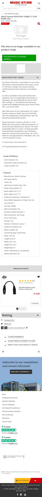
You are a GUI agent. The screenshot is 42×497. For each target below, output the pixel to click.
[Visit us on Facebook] (17, 495)
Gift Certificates (7, 415)
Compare (35, 303)
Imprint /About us (12, 485)
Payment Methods (8, 401)
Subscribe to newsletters (20, 372)
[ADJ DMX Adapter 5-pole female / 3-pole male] (9, 288)
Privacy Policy (22, 485)
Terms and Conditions (21, 487)
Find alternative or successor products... (15, 57)
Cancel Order (7, 422)
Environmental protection (11, 411)
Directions (5, 418)
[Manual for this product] (21, 68)
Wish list (7, 324)
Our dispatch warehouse (11, 408)
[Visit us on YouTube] (25, 495)
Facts (4, 394)
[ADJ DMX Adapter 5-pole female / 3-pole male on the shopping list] (38, 277)
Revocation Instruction (33, 485)
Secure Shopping (8, 405)
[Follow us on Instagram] (21, 495)
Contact (3, 485)
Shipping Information (10, 398)
